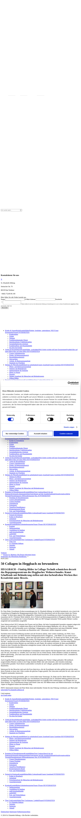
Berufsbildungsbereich (16, 357)
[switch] (31, 419)
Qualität (69, 349)
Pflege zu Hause (14, 372)
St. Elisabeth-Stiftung (16, 543)
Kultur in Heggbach (16, 517)
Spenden (12, 545)
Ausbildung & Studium (17, 530)
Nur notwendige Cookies (15, 433)
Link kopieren (5, 693)
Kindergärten (13, 334)
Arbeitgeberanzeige (26, 524)
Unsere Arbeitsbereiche (17, 353)
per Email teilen (6, 695)
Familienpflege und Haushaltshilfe (20, 346)
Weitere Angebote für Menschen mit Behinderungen (26, 376)
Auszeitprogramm (15, 522)
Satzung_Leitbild (33, 540)
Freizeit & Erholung (11, 513)
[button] (4, 553)
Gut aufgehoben (32, 365)
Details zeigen (69, 427)
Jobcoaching (13, 359)
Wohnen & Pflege (11, 365)
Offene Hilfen (14, 378)
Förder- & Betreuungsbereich (19, 355)
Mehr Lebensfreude (34, 513)
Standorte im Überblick (17, 363)
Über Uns (8, 540)
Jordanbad (12, 519)
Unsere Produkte (14, 501)
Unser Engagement (59, 349)
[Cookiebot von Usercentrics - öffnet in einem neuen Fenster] (69, 383)
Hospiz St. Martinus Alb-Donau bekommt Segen (19, 555)
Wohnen (12, 338)
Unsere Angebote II (55, 365)
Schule (11, 336)
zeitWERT (12, 534)
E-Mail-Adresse (30, 299)
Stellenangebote (14, 528)
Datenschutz (5, 812)
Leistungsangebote (23, 494)
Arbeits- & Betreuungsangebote (19, 361)
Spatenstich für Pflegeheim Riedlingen (14, 556)
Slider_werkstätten (32, 349)
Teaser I (36, 524)
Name (3, 299)
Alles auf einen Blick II (20, 351)
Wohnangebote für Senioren (18, 370)
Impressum (13, 812)
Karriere (8, 524)
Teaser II (41, 524)
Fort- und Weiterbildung (17, 511)
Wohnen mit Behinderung (17, 369)
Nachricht (58, 299)
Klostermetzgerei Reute (17, 509)
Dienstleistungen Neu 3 (31, 496)
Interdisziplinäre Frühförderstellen (20, 342)
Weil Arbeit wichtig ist (46, 349)
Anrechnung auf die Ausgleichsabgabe (43, 494)
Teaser (15, 332)
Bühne (24, 365)
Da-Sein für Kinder (15, 348)
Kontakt (22, 330)
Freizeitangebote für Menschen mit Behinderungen (26, 520)
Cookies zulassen (66, 433)
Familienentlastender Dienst (18, 340)
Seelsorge (12, 547)
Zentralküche (13, 503)
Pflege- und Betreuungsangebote (20, 367)
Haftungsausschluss (23, 812)
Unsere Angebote (43, 365)
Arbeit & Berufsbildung (13, 349)
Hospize (12, 374)
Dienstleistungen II (17, 496)
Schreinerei (13, 505)
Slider (27, 330)
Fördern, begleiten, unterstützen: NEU (41, 330)
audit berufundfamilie (16, 532)
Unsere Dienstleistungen (17, 500)
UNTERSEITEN (23, 332)
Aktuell (11, 549)
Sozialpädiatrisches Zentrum (18, 344)
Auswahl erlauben (40, 433)
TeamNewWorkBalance (17, 507)
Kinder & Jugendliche (12, 330)
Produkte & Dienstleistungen (14, 492)
